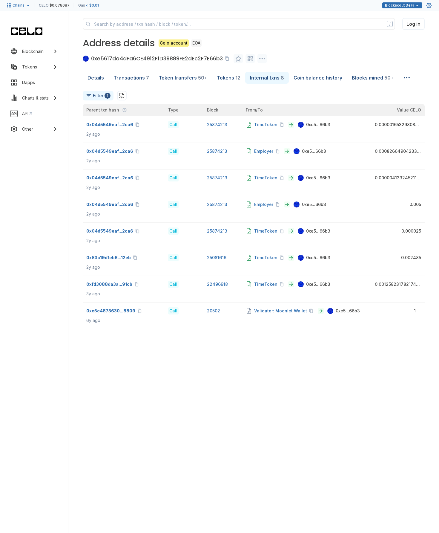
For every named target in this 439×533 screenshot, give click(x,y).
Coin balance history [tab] (318, 78)
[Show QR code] (250, 58)
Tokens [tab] (228, 78)
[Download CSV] (122, 95)
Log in (413, 24)
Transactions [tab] (131, 78)
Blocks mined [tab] (373, 78)
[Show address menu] (262, 58)
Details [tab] (96, 78)
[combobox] (98, 95)
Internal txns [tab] (267, 78)
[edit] (238, 58)
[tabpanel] (254, 206)
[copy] (228, 59)
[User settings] (429, 5)
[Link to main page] (26, 31)
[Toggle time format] (125, 110)
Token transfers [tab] (183, 78)
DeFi (399, 5)
